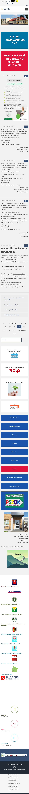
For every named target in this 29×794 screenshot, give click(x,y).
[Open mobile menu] (26, 9)
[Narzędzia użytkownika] (26, 76)
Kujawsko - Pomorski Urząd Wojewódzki (10, 643)
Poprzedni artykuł (12, 323)
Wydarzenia (14, 435)
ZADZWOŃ (3, 715)
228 (5, 326)
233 (4, 330)
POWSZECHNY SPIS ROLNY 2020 (11, 315)
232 (24, 326)
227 (25, 323)
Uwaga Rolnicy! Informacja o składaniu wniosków (14, 60)
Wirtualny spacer (23, 534)
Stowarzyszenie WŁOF (6, 674)
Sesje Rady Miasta (14, 418)
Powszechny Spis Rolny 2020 (11, 310)
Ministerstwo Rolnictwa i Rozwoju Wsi (10, 604)
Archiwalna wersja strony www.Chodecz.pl (14, 769)
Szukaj (27, 5)
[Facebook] (14, 767)
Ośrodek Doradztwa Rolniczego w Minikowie (11, 614)
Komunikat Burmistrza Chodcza (11, 305)
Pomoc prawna (14, 460)
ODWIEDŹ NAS (4, 743)
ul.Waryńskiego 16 (23, 538)
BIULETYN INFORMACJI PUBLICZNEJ (14, 367)
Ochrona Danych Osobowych (14, 477)
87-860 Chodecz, (24, 540)
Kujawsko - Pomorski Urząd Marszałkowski (11, 653)
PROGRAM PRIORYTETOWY (14, 350)
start (4, 323)
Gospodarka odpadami (14, 426)
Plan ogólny (14, 452)
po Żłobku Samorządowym (21, 536)
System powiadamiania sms (15, 40)
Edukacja (14, 443)
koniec (14, 333)
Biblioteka (14, 469)
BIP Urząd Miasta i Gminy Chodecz (9, 663)
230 (14, 326)
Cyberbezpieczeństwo (14, 486)
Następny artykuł (22, 330)
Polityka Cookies (18, 764)
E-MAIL (3, 729)
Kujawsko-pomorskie (22, 542)
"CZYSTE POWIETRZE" (14, 352)
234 (9, 330)
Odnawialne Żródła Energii (14, 382)
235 (13, 330)
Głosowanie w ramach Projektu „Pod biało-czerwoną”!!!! (14, 298)
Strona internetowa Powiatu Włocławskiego (11, 634)
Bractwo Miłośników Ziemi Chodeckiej (10, 587)
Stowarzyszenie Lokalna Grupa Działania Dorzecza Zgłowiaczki (13, 624)
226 (21, 323)
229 (10, 326)
